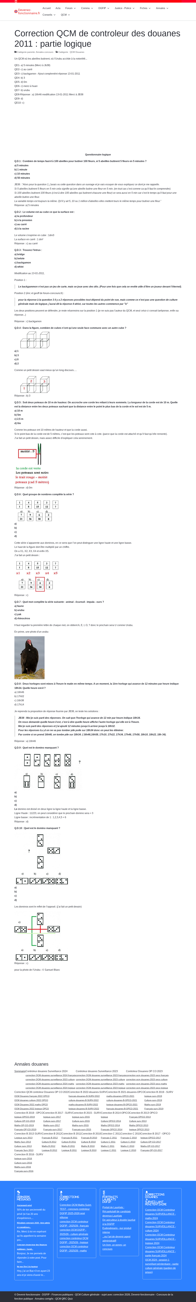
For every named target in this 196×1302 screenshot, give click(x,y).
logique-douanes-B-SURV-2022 (84, 1108)
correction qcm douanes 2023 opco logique (147, 1088)
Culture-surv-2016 (23, 1163)
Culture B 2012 (49, 1142)
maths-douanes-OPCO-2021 (120, 1096)
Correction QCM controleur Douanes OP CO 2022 (41, 1092)
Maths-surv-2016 (22, 1167)
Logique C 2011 (108, 1150)
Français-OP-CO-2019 (25, 1129)
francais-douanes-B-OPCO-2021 (122, 1108)
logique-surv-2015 (81, 1117)
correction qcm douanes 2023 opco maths (146, 1083)
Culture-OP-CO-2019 (24, 1121)
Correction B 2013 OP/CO (143, 1113)
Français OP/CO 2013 (140, 1117)
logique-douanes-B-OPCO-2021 (122, 1104)
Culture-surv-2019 (153, 1100)
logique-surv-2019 (153, 1096)
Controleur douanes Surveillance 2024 (47, 1071)
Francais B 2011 (69, 1137)
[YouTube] (15, 1)
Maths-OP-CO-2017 (150, 1146)
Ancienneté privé (24, 1205)
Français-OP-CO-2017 (151, 1150)
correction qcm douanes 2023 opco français (147, 1075)
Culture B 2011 (69, 1142)
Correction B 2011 (71, 1133)
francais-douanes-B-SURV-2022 (84, 1096)
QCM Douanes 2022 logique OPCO (31, 1108)
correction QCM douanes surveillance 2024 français (51, 1075)
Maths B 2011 (68, 1146)
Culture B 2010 (88, 1142)
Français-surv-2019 (153, 1108)
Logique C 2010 (128, 1150)
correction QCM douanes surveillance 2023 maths (100, 1083)
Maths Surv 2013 (22, 1142)
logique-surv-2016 (23, 1158)
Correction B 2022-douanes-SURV (87, 1092)
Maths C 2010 (127, 1146)
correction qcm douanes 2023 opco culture (147, 1079)
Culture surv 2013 (138, 1121)
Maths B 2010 (88, 1146)
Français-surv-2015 (81, 1129)
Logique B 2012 (49, 1150)
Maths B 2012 (48, 1146)
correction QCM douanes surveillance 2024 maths (50, 1083)
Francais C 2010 (129, 1137)
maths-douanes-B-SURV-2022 (83, 1104)
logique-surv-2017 (52, 1117)
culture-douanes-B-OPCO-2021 (121, 1100)
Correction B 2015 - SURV (86, 1113)
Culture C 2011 (108, 1142)
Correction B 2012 (52, 1133)
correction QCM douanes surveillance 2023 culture (50, 1079)
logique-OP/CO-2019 (24, 1117)
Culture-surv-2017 (52, 1121)
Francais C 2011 (109, 1137)
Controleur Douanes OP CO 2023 (144, 1071)
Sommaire (20, 1071)
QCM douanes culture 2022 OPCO (31, 1100)
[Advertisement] (98, 128)
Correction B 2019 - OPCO (28, 1113)
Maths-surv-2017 (51, 1125)
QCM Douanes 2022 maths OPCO (31, 1104)
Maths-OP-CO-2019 (24, 1125)
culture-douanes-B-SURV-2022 (84, 1100)
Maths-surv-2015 (80, 1125)
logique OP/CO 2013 (139, 1129)
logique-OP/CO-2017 (151, 1137)
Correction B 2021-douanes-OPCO (125, 1092)
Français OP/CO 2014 (111, 1129)
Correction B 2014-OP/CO (115, 1113)
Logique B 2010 (88, 1150)
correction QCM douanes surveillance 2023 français (101, 1075)
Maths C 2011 (107, 1146)
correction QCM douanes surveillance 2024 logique (50, 1088)
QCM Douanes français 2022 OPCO (31, 1096)
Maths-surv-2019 (152, 1104)
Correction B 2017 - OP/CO (155, 1133)
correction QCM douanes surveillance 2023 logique (100, 1088)
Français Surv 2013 (23, 1150)
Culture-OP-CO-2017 (151, 1142)
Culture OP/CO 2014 (111, 1121)
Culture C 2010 (128, 1142)
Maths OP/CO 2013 (138, 1125)
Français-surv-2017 (52, 1129)
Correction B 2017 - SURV (57, 1113)
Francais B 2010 (89, 1137)
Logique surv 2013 (23, 1137)
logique (104, 1117)
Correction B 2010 (91, 1133)
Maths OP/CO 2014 (110, 1125)
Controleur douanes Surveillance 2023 (97, 1071)
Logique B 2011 (69, 1150)
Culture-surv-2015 (81, 1121)
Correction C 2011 (111, 1133)
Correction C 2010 (131, 1133)
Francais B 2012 (50, 1137)
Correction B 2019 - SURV (158, 1092)
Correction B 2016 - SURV (28, 1154)
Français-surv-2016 (23, 1171)
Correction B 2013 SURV (28, 1133)
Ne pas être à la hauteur (27, 1267)
